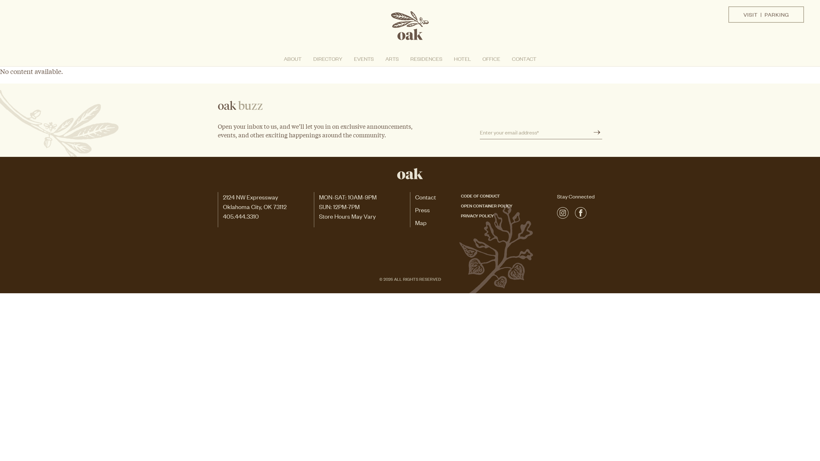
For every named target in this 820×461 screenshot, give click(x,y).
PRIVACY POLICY (477, 215)
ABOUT (293, 58)
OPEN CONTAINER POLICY (486, 205)
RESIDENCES (426, 58)
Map (421, 222)
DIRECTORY (327, 58)
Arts (392, 58)
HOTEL (462, 58)
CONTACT (524, 58)
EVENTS (364, 58)
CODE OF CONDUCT (480, 195)
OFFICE (491, 58)
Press (422, 210)
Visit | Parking (766, 14)
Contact (425, 197)
